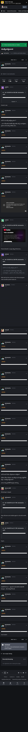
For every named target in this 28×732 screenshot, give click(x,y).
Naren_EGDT (8, 488)
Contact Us (12, 676)
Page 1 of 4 (13, 59)
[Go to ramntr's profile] (2, 220)
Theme (5, 676)
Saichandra (6, 53)
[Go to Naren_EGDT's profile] (2, 488)
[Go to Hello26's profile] (2, 254)
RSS (23, 676)
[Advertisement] (14, 27)
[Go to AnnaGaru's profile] (2, 285)
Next (23, 59)
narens (6, 522)
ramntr (7, 220)
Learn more (2, 2)
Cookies (18, 676)
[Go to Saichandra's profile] (2, 53)
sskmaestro (8, 497)
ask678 (6, 87)
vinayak (7, 329)
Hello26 (7, 254)
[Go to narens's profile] (2, 523)
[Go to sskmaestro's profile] (2, 498)
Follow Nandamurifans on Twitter (12, 44)
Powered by (19, 679)
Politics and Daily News (20, 53)
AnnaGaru (7, 284)
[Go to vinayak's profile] (2, 330)
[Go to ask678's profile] (2, 87)
